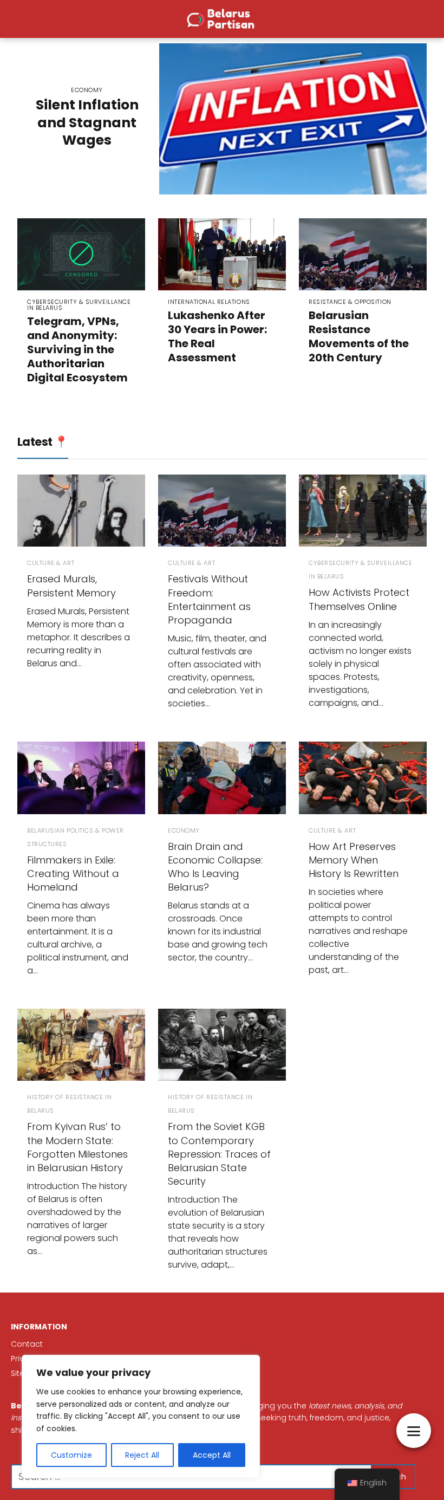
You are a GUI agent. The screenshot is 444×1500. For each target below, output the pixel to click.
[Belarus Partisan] (221, 18)
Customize (71, 1455)
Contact (27, 1344)
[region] (141, 1416)
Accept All (212, 1455)
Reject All (142, 1455)
